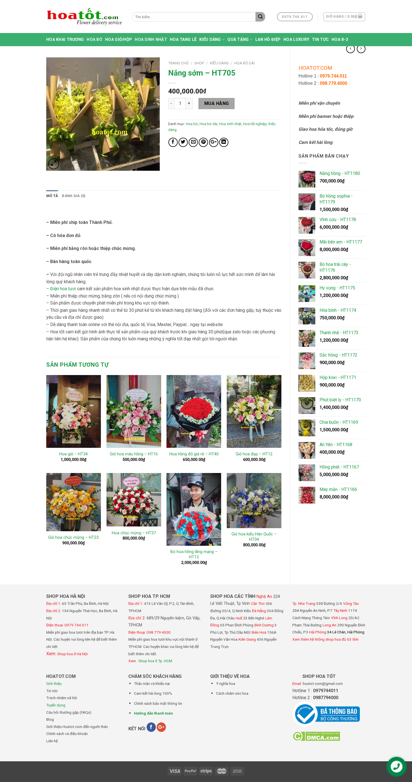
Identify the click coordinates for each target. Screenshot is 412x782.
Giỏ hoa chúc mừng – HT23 (73, 537)
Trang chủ (178, 63)
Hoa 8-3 (340, 39)
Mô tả (52, 196)
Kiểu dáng (210, 39)
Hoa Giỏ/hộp (118, 39)
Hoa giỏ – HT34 (73, 454)
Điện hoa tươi (63, 288)
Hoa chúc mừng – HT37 (134, 533)
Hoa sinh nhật (151, 39)
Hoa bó (94, 39)
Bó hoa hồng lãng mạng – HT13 (193, 554)
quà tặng (238, 39)
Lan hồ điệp (268, 39)
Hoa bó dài (244, 63)
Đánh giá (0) (73, 196)
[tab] (52, 196)
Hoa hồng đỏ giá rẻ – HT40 (194, 454)
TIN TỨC (320, 39)
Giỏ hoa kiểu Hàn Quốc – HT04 (254, 537)
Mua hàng (216, 103)
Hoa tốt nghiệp (255, 124)
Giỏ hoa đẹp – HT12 (254, 454)
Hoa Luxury (296, 39)
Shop (199, 63)
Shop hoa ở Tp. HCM (155, 661)
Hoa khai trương (65, 39)
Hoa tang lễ (183, 39)
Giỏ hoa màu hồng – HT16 (134, 454)
